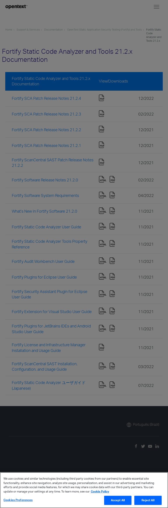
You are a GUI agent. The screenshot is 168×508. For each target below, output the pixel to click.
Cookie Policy (100, 491)
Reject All (148, 500)
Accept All (118, 500)
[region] (84, 490)
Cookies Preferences (18, 500)
